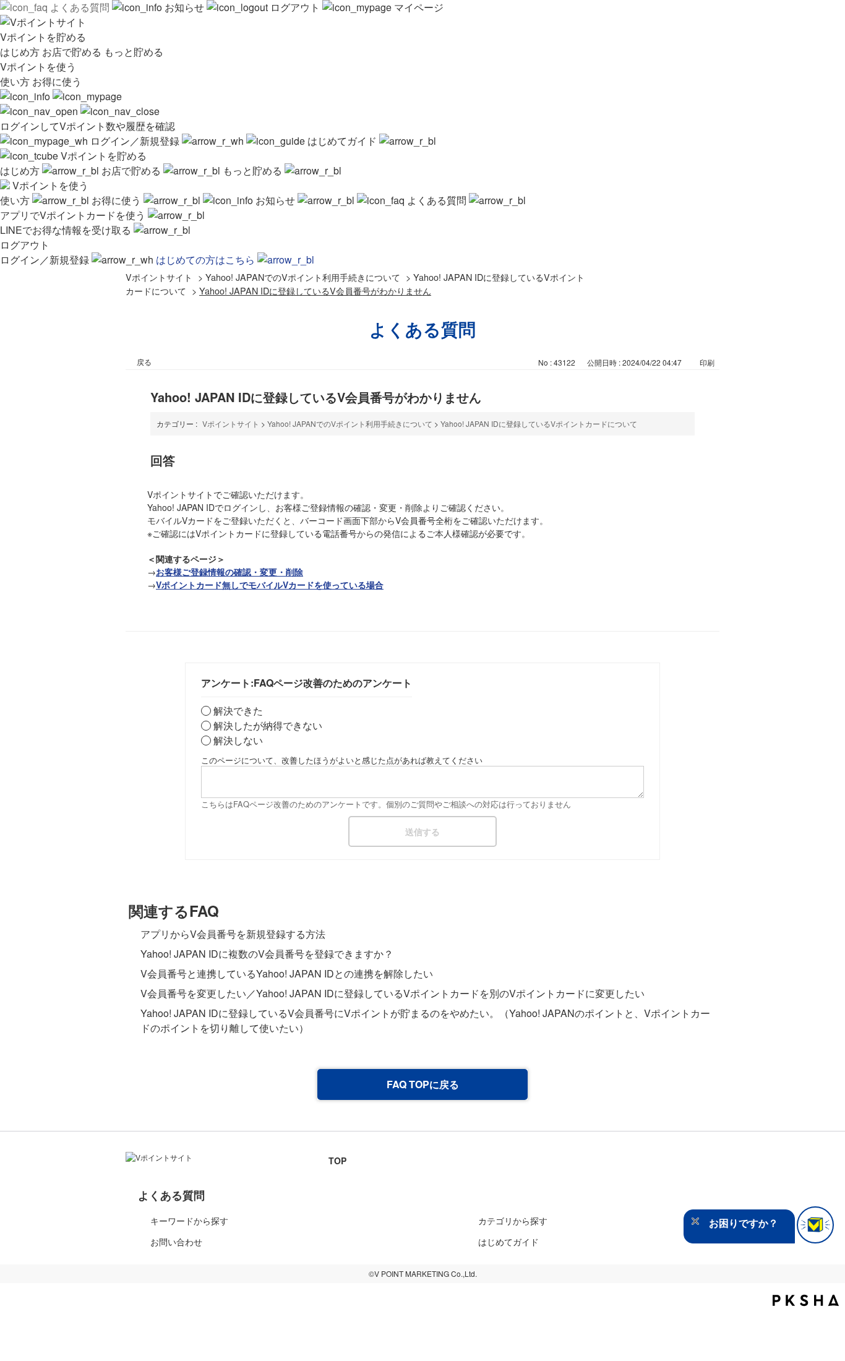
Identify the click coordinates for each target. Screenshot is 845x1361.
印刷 (707, 362)
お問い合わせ (176, 1241)
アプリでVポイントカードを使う (74, 215)
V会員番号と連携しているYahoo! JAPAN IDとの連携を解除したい (286, 973)
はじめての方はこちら (206, 259)
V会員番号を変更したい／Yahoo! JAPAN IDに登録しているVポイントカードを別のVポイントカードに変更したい (392, 993)
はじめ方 (21, 52)
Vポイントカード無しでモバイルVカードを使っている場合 (270, 584)
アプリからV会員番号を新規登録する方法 (232, 934)
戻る (144, 361)
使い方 (16, 81)
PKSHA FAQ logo (806, 1300)
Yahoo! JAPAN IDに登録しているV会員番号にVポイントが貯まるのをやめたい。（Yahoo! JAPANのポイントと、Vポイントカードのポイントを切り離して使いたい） (425, 1020)
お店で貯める (73, 52)
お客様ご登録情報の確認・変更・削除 (229, 571)
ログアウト (295, 7)
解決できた (238, 710)
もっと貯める (133, 52)
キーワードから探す (189, 1220)
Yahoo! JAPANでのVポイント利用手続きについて (302, 276)
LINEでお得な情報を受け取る (67, 230)
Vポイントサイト (159, 276)
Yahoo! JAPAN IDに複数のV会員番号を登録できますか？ (266, 954)
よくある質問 (80, 7)
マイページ (418, 7)
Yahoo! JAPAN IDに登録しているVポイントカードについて (538, 423)
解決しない (238, 740)
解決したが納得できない (267, 725)
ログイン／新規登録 (135, 141)
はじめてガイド (342, 141)
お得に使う (57, 81)
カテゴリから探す (512, 1220)
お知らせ (184, 7)
